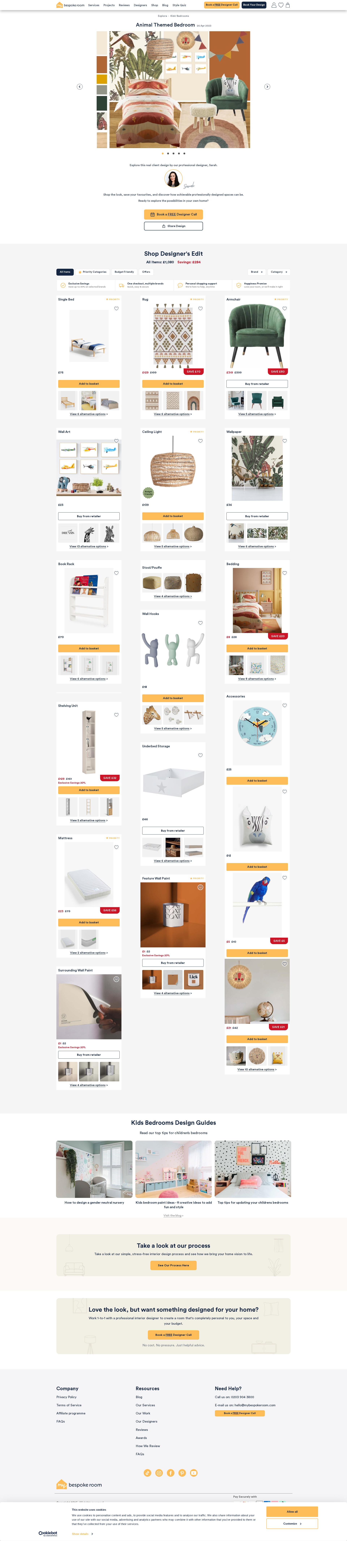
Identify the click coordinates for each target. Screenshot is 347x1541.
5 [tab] (184, 153)
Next (267, 87)
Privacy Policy (66, 1397)
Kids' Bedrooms (179, 16)
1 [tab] (163, 153)
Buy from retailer (89, 516)
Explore (162, 16)
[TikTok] (147, 1473)
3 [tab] (173, 153)
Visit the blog (172, 1215)
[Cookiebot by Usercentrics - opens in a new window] (48, 1534)
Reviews (142, 1429)
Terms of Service (69, 1405)
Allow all (292, 1511)
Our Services (145, 1405)
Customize (290, 1523)
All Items (65, 272)
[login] (274, 5)
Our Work (143, 1413)
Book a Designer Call (222, 5)
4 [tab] (179, 153)
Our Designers (146, 1421)
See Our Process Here (173, 1265)
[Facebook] (170, 1473)
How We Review (148, 1446)
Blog (139, 1397)
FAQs (60, 1421)
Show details (80, 1533)
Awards (141, 1438)
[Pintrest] (182, 1473)
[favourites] (281, 5)
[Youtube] (194, 1473)
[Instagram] (159, 1473)
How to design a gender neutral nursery (94, 1202)
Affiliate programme (70, 1413)
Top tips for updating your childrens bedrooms (253, 1202)
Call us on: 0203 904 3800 (234, 1397)
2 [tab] (168, 153)
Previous (80, 87)
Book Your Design (254, 5)
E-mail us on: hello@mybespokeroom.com (245, 1405)
